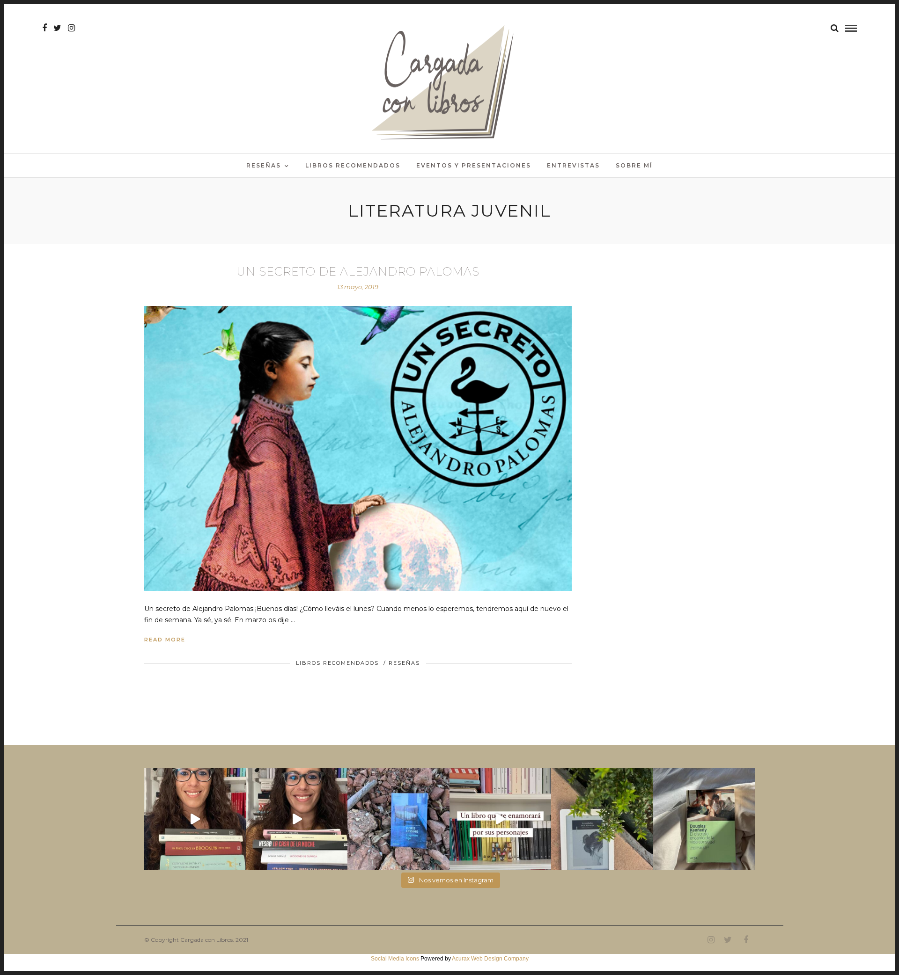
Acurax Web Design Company (490, 958)
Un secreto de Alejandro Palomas (357, 271)
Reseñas (263, 165)
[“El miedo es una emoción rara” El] (704, 819)
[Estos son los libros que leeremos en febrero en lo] (195, 819)
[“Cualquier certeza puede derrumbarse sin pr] (602, 819)
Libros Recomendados (352, 165)
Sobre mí (634, 165)
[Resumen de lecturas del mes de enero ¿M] (296, 819)
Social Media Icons (395, 958)
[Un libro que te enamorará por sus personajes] (500, 819)
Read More (164, 639)
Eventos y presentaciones (473, 165)
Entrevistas (573, 165)
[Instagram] (71, 28)
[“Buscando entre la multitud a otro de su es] (398, 819)
